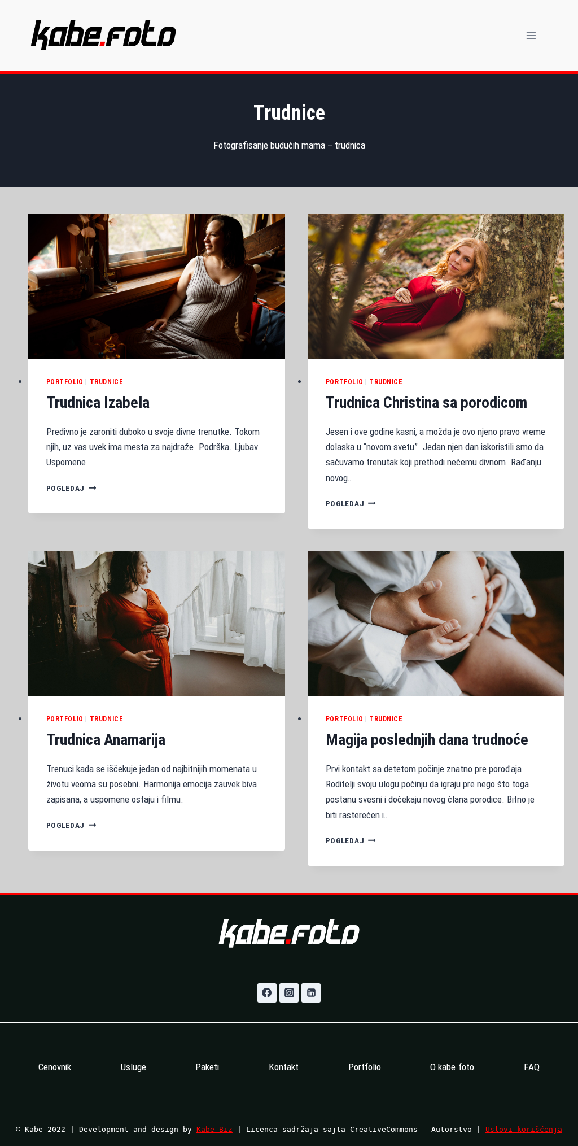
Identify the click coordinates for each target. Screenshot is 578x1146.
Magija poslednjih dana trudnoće (427, 739)
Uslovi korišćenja (523, 1129)
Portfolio (65, 382)
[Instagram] (289, 993)
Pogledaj (71, 488)
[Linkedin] (311, 993)
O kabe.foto (452, 1067)
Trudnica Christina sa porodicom (426, 402)
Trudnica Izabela (98, 402)
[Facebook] (267, 993)
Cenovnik (54, 1067)
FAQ (532, 1067)
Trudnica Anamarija (105, 739)
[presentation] (156, 286)
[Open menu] (530, 35)
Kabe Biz (214, 1129)
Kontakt (284, 1067)
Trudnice (107, 382)
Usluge (133, 1067)
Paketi (207, 1067)
